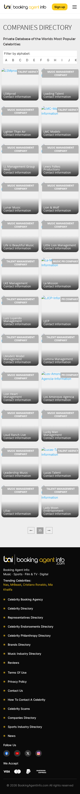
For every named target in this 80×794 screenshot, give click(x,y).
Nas (6, 584)
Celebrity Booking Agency (25, 599)
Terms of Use (17, 672)
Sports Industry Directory (25, 726)
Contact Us (15, 690)
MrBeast (15, 584)
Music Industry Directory (24, 653)
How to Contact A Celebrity (26, 699)
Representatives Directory (25, 617)
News (12, 736)
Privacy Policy (17, 681)
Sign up (59, 7)
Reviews (13, 662)
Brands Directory (19, 644)
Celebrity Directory (20, 608)
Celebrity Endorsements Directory (30, 626)
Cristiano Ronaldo (34, 584)
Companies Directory (22, 717)
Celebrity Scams (19, 708)
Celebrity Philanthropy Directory (29, 635)
